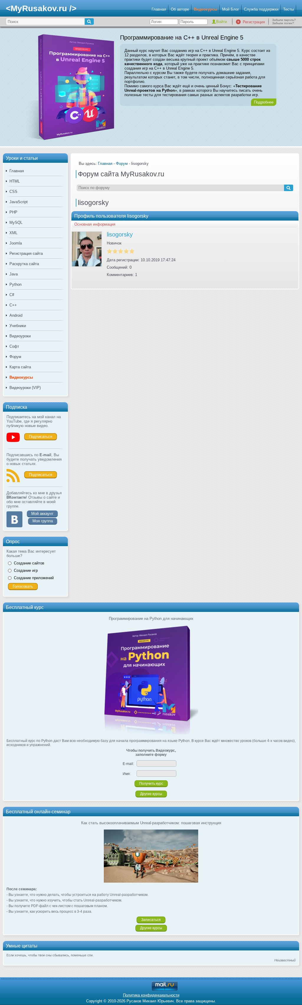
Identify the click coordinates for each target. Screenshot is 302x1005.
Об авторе (180, 9)
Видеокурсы (205, 9)
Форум (15, 356)
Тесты (288, 9)
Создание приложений (34, 578)
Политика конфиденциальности (151, 995)
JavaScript (18, 202)
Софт (14, 346)
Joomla (15, 243)
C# (11, 295)
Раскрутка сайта (24, 264)
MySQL (15, 222)
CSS (13, 191)
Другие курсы (151, 794)
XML (13, 233)
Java (13, 274)
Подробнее (263, 102)
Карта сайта (20, 367)
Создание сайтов (29, 563)
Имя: (127, 774)
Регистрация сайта (26, 253)
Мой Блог (230, 9)
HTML (14, 181)
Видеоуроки (20, 336)
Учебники (17, 325)
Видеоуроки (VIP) (25, 387)
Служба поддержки (261, 9)
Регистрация (254, 22)
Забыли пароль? (284, 20)
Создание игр (26, 570)
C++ (13, 305)
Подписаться (40, 436)
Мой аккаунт (42, 513)
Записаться (151, 920)
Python (15, 284)
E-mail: (128, 764)
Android (15, 315)
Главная (159, 9)
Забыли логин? (283, 23)
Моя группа (42, 521)
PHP (13, 212)
